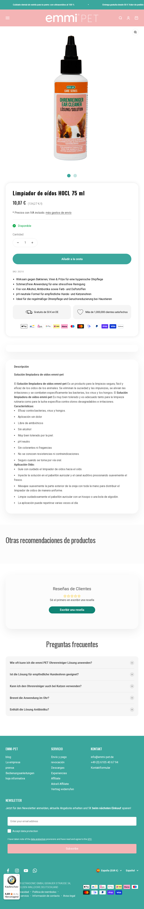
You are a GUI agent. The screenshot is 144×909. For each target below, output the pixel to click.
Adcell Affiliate (60, 784)
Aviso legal (69, 895)
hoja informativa (15, 778)
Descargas (57, 767)
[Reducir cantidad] (18, 242)
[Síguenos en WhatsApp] (34, 870)
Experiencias (59, 773)
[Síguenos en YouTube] (26, 870)
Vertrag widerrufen (62, 789)
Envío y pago (59, 757)
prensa (10, 767)
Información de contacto (46, 895)
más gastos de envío (58, 212)
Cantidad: (18, 234)
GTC (90, 839)
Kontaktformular (100, 767)
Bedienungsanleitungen (20, 773)
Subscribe (72, 848)
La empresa (13, 762)
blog (8, 757)
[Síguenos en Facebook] (8, 870)
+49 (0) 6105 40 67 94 (104, 762)
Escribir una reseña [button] (72, 610)
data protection (38, 839)
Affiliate (55, 778)
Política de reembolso (44, 892)
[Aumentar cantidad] (32, 242)
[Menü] (18, 876)
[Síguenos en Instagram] (17, 870)
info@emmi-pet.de (102, 757)
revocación (57, 762)
